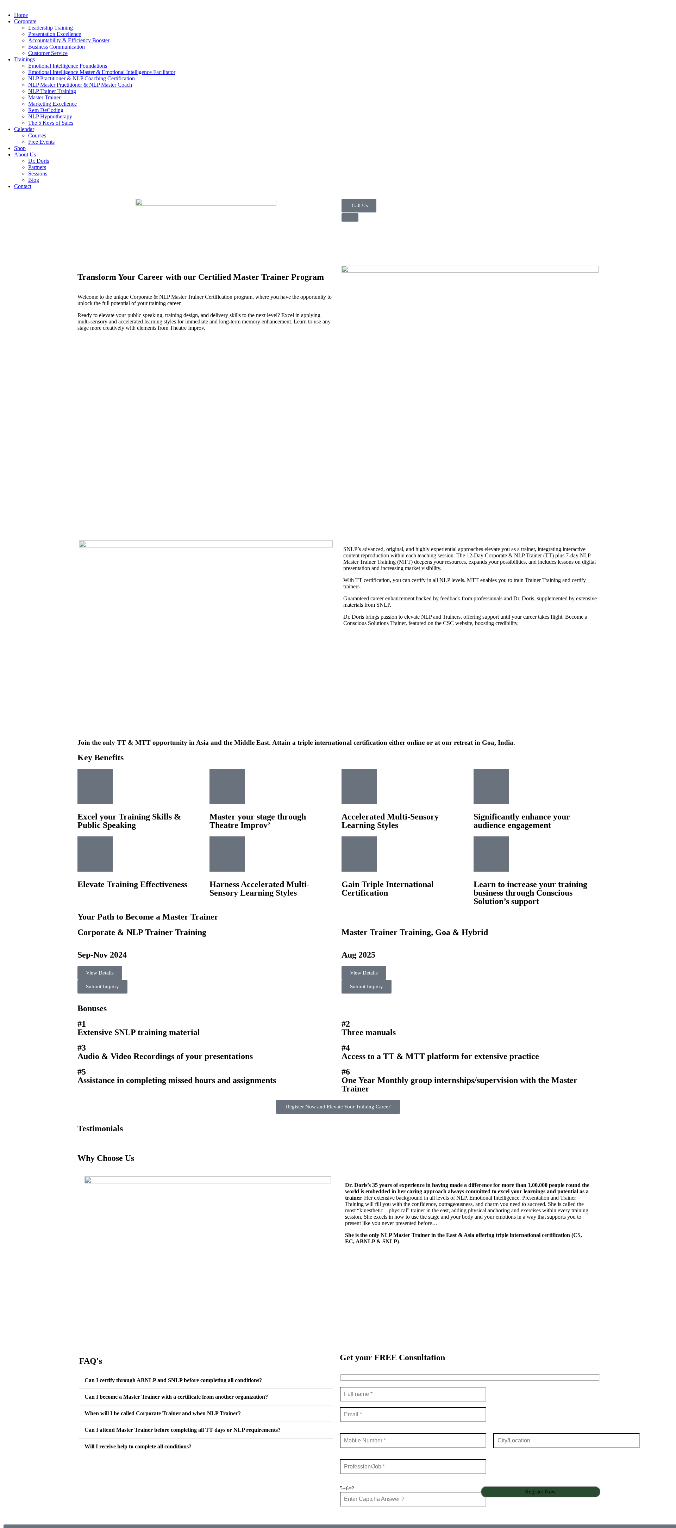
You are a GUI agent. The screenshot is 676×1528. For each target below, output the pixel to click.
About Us (25, 154)
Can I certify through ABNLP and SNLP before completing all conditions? (173, 1380)
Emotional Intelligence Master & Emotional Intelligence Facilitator (101, 72)
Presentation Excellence (54, 34)
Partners (37, 167)
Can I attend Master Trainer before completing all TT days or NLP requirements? (182, 1430)
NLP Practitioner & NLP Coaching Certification (81, 78)
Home (21, 15)
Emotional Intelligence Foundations (67, 66)
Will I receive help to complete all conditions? (138, 1446)
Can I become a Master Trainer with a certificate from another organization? (176, 1397)
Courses (37, 135)
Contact (22, 186)
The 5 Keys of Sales (50, 123)
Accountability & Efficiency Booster (68, 40)
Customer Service (48, 53)
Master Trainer (44, 97)
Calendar (24, 129)
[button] (206, 1380)
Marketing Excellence (52, 104)
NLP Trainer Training (52, 91)
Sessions (37, 174)
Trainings (24, 59)
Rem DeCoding (45, 110)
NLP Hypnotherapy (50, 116)
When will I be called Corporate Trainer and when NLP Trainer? (162, 1413)
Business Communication (56, 47)
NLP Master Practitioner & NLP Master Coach (80, 85)
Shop (20, 148)
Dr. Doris (38, 161)
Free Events (41, 142)
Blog (33, 180)
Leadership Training (50, 28)
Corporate (25, 21)
